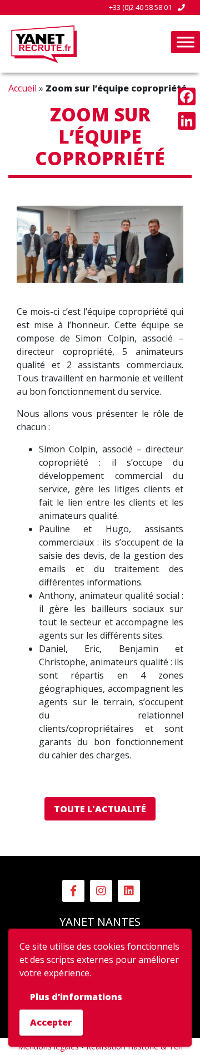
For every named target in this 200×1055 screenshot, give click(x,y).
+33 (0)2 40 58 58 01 (141, 7)
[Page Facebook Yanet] (73, 891)
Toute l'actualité (100, 809)
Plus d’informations (76, 997)
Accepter (51, 1022)
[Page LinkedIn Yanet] (129, 891)
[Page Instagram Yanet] (101, 891)
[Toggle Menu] (185, 42)
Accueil (22, 88)
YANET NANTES (100, 921)
